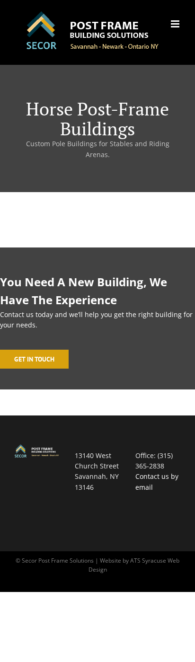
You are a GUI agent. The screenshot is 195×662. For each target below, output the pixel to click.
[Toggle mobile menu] (176, 24)
